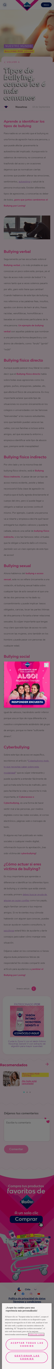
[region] (27, 1336)
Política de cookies (36, 1334)
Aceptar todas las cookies (27, 1344)
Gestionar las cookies (27, 1357)
